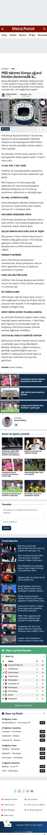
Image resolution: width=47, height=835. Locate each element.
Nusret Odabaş (20, 420)
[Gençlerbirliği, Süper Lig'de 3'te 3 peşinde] (34, 465)
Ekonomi (22, 35)
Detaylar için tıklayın (23, 705)
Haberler (4, 69)
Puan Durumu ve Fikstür (36, 805)
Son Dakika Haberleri (34, 810)
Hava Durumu (32, 799)
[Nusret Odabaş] (7, 422)
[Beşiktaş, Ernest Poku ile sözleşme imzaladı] (34, 443)
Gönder (6, 528)
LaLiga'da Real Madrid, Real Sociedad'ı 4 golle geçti (11, 495)
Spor (13, 69)
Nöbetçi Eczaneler (10, 799)
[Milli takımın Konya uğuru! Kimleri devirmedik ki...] (23, 112)
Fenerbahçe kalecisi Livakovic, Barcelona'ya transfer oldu (10, 474)
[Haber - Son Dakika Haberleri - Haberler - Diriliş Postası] (23, 29)
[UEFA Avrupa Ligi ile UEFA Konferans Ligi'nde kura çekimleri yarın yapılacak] (12, 443)
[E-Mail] (16, 425)
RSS (8, 825)
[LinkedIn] (28, 791)
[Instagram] (23, 791)
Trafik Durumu (9, 805)
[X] (19, 791)
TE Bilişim (29, 832)
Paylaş (6, 129)
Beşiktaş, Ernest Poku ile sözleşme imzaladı (33, 452)
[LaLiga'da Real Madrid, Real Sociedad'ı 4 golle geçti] (12, 486)
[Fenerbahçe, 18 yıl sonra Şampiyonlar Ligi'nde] (34, 486)
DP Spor (32, 35)
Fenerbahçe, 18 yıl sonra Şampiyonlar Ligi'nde (32, 495)
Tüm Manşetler (9, 810)
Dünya (4, 35)
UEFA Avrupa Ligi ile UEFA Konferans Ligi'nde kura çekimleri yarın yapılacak (11, 453)
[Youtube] (32, 791)
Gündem (13, 35)
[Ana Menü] (2, 29)
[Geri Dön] (6, 822)
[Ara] (44, 29)
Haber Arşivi (8, 815)
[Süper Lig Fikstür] (44, 713)
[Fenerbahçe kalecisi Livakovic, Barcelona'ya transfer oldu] (12, 465)
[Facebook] (15, 791)
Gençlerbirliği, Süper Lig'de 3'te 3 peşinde (33, 473)
